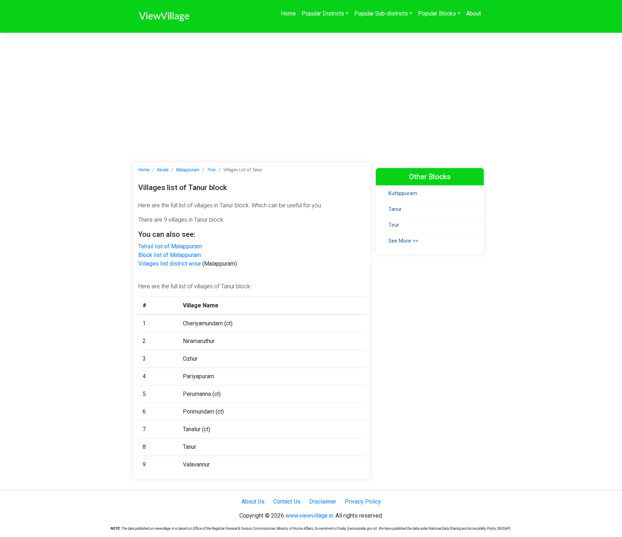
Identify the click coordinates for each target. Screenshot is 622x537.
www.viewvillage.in (309, 515)
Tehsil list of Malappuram (170, 246)
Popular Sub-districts (381, 13)
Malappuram (187, 169)
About (473, 13)
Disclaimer (322, 501)
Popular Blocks (437, 13)
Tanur (395, 209)
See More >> (403, 241)
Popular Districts (323, 13)
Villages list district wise (169, 263)
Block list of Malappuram (169, 255)
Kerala (162, 169)
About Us (253, 501)
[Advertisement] (311, 86)
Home (288, 13)
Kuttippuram (402, 193)
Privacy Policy (363, 501)
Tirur (211, 169)
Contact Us (287, 501)
